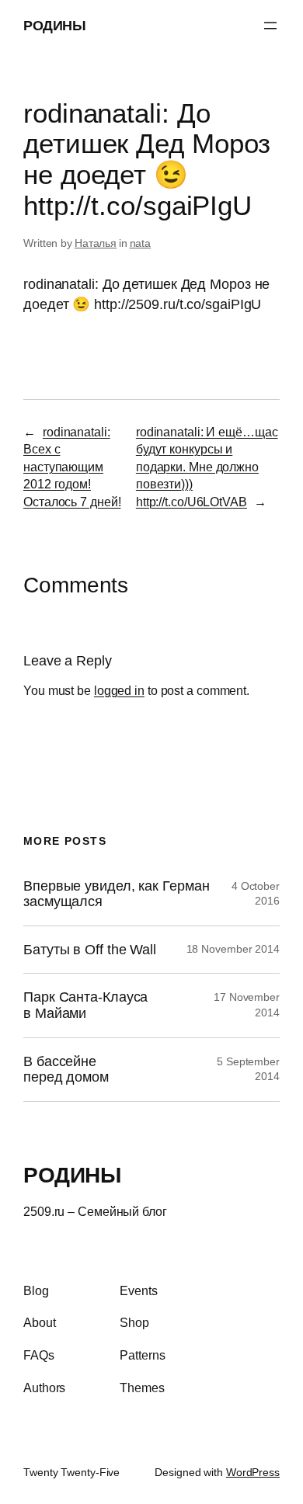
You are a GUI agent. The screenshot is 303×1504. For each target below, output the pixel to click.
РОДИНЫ (54, 25)
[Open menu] (270, 25)
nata (141, 243)
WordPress (253, 1472)
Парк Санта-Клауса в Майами (85, 1005)
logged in (119, 690)
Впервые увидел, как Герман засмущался (116, 894)
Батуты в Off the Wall (89, 949)
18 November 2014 (233, 949)
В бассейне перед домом (66, 1069)
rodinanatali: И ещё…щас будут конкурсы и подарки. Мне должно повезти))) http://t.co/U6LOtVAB (207, 467)
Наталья (96, 243)
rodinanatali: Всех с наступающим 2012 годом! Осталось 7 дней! (71, 467)
